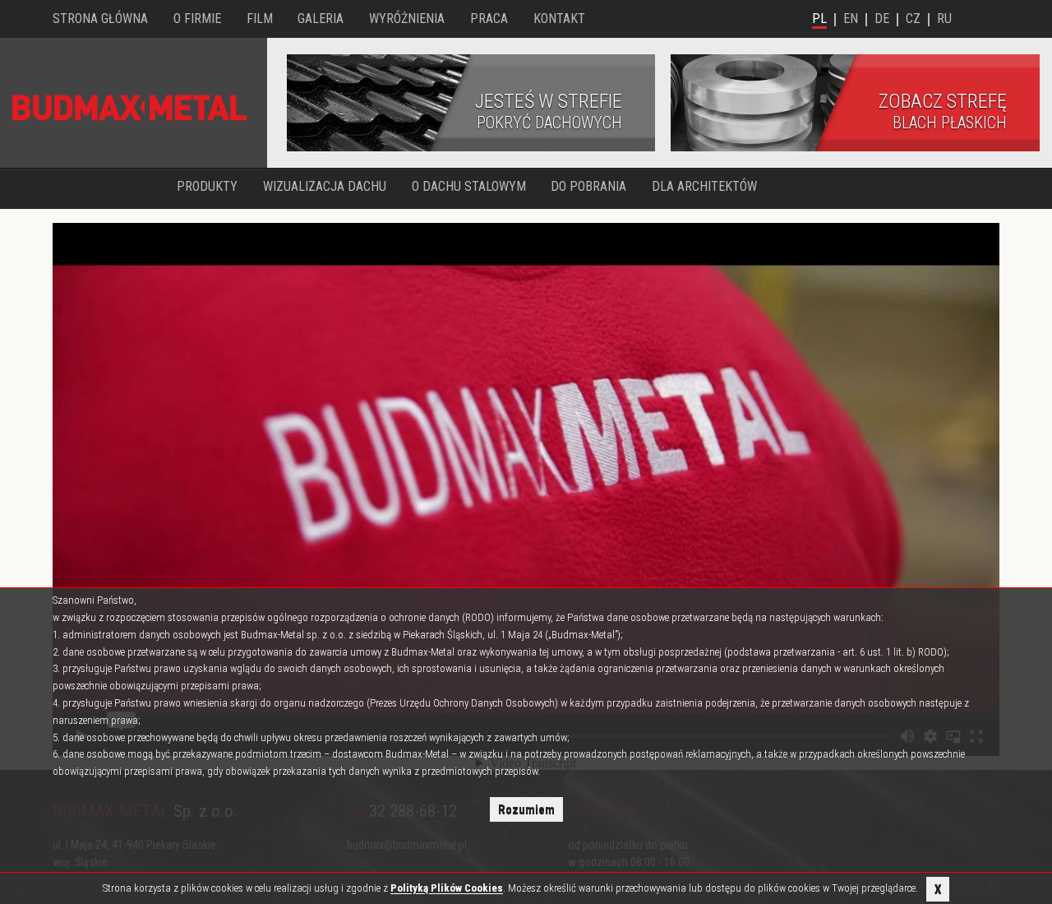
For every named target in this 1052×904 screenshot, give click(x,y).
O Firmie (197, 18)
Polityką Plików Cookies (446, 889)
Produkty (207, 186)
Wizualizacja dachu (324, 186)
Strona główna (100, 18)
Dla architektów (704, 186)
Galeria (321, 18)
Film (260, 18)
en (850, 18)
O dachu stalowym (469, 186)
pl (819, 18)
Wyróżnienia (407, 18)
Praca (489, 18)
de (881, 18)
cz (913, 18)
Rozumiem (526, 809)
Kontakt (559, 18)
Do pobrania (588, 186)
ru (944, 18)
